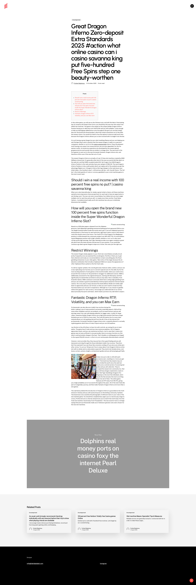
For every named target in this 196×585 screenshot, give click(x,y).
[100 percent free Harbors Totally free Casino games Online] (97, 521)
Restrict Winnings (80, 111)
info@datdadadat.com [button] (35, 564)
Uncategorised (76, 19)
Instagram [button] (103, 563)
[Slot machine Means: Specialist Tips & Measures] (146, 521)
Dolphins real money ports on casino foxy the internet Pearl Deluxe (98, 454)
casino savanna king (100, 144)
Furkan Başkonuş (79, 83)
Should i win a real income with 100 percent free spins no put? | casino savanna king (85, 99)
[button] (192, 6)
